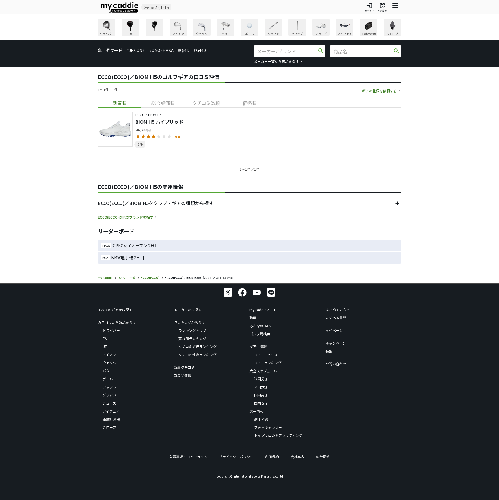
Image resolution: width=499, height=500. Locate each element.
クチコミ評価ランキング (197, 346)
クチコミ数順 (206, 102)
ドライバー (111, 330)
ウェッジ (109, 362)
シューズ (109, 403)
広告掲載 (323, 456)
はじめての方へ (337, 309)
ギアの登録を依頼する (379, 90)
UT (105, 346)
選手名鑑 (261, 419)
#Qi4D (183, 50)
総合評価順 (162, 102)
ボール (108, 378)
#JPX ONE (135, 50)
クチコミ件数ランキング (197, 354)
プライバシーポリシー (236, 456)
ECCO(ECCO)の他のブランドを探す (125, 217)
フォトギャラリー (268, 427)
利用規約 (272, 456)
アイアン (109, 354)
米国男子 (261, 378)
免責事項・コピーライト (188, 456)
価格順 (249, 102)
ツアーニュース (266, 354)
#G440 (200, 50)
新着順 (119, 102)
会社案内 (297, 456)
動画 (253, 317)
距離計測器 (111, 419)
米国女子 (261, 386)
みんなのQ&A (260, 325)
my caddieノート (263, 309)
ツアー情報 (258, 346)
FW (105, 338)
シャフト (109, 386)
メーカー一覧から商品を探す (276, 61)
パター (108, 370)
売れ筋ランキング (192, 338)
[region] (249, 28)
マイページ (334, 330)
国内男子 (261, 394)
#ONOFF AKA (161, 50)
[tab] (119, 103)
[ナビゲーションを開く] (395, 7)
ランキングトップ (192, 330)
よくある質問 (335, 317)
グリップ (109, 394)
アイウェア (111, 411)
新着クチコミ (184, 367)
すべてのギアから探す (115, 309)
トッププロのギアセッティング (278, 435)
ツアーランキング (268, 362)
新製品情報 (182, 375)
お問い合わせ (335, 363)
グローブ (109, 427)
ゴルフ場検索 (260, 333)
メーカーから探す (188, 309)
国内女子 (261, 403)
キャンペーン (335, 343)
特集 (328, 351)
